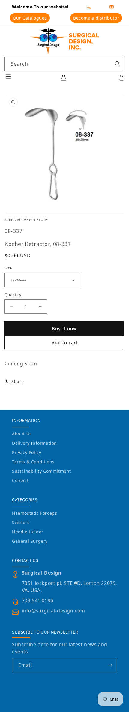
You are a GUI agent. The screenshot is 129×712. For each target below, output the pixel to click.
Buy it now (64, 328)
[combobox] (64, 64)
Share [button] (17, 381)
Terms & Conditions (33, 462)
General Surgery (30, 541)
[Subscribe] (110, 665)
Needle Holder (28, 532)
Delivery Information (34, 443)
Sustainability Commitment (41, 471)
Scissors (21, 522)
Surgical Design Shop (53, 706)
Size (8, 268)
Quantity (12, 294)
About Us (22, 434)
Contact (20, 480)
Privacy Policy (26, 452)
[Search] (117, 63)
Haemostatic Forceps (34, 513)
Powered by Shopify (91, 706)
